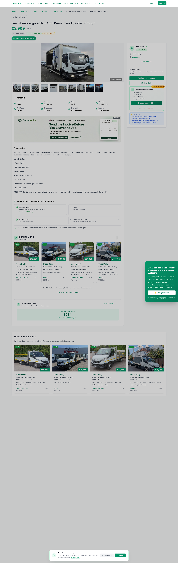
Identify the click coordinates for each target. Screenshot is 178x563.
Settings (107, 555)
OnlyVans (16, 3)
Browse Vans (29, 3)
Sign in (151, 3)
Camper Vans (43, 3)
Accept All (120, 555)
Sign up (162, 3)
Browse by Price (99, 3)
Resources (84, 3)
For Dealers (57, 3)
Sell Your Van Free (69, 3)
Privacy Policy (75, 557)
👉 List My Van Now (162, 293)
